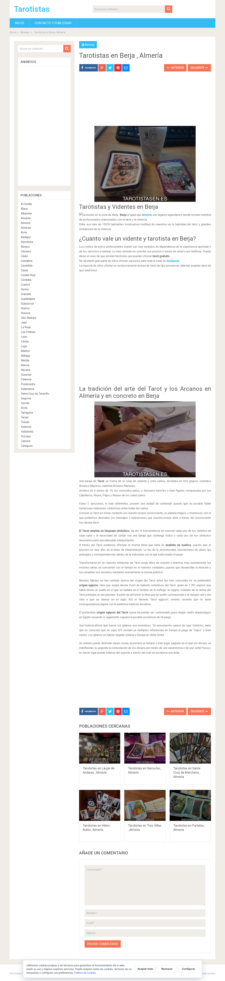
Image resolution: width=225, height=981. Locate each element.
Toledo (25, 422)
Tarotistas (32, 9)
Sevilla (25, 403)
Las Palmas (28, 332)
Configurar (188, 968)
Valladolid (27, 431)
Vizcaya (26, 436)
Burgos (25, 246)
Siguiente (197, 67)
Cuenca (25, 284)
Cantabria (26, 261)
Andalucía (172, 261)
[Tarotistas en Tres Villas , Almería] (145, 805)
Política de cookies (85, 972)
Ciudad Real (28, 275)
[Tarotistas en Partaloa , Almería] (190, 805)
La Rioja (26, 327)
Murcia (25, 365)
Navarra (25, 370)
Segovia (26, 398)
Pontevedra (28, 384)
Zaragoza (27, 445)
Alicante (26, 218)
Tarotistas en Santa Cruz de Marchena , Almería (186, 772)
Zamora (25, 441)
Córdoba (26, 280)
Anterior (177, 67)
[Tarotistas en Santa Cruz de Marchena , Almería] (190, 748)
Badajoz (26, 237)
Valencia (26, 427)
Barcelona (27, 242)
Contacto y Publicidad (53, 23)
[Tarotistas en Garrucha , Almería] (145, 748)
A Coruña (26, 204)
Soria (24, 408)
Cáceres (26, 251)
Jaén (24, 322)
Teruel (24, 417)
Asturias (26, 227)
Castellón (27, 265)
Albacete (26, 213)
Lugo (24, 346)
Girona (25, 289)
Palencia (26, 379)
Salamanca (27, 389)
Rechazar (167, 968)
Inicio (19, 23)
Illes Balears (28, 317)
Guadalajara (28, 298)
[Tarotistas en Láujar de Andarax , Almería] (99, 748)
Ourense (26, 374)
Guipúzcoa (27, 303)
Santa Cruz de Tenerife (35, 393)
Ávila (24, 232)
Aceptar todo (145, 968)
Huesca (25, 313)
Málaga (25, 355)
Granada (26, 294)
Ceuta (24, 270)
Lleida (24, 341)
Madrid (25, 351)
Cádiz (24, 256)
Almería (24, 32)
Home (13, 32)
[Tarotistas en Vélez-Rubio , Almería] (99, 805)
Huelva (25, 308)
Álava (24, 208)
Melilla (25, 360)
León (24, 336)
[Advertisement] (145, 101)
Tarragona (27, 412)
